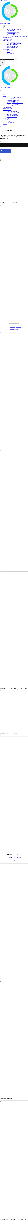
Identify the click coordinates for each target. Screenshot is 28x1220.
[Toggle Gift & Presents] (27, 110)
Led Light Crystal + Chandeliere (14, 29)
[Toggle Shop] (27, 96)
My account (9, 50)
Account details (10, 53)
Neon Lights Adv (11, 30)
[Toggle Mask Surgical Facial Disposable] (27, 103)
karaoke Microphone (12, 47)
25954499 (18, 327)
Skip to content (3, 0)
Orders (8, 52)
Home (1, 126)
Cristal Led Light (7, 37)
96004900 (12, 327)
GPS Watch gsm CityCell (13, 32)
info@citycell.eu (14, 329)
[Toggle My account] (27, 118)
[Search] (0, 57)
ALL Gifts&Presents (12, 42)
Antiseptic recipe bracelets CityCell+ (19, 36)
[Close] (2, 62)
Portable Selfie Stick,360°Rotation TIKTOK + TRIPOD (15, 44)
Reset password (5, 151)
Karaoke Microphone (12, 33)
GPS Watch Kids (7, 39)
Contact (5, 55)
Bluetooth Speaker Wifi (12, 46)
